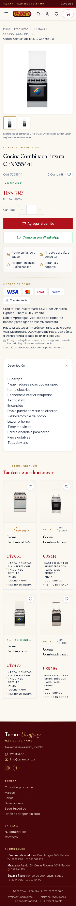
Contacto (11, 837)
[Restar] (22, 210)
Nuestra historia (16, 832)
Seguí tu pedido (15, 808)
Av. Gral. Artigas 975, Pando (51, 855)
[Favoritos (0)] (56, 13)
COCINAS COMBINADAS (18, 34)
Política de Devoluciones (53, 897)
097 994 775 (18, 869)
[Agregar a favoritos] (69, 174)
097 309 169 (36, 859)
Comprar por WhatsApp (40, 237)
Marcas (10, 792)
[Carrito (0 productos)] (68, 13)
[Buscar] (38, 14)
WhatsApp (17, 754)
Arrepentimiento (53, 901)
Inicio (6, 29)
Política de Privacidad (25, 901)
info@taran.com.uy (22, 759)
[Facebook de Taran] (16, 768)
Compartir (57, 174)
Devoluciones (14, 803)
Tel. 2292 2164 (15, 859)
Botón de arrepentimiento (22, 814)
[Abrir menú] (6, 13)
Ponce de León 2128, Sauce (44, 875)
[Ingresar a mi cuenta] (47, 13)
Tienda (11, 781)
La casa (11, 825)
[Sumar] (40, 210)
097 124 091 (35, 879)
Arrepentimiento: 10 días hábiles (23, 265)
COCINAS (38, 29)
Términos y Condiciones (19, 897)
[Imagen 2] (24, 122)
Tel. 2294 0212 (15, 879)
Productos (21, 29)
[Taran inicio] (22, 14)
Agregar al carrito (41, 223)
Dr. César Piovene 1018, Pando (50, 865)
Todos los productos (19, 787)
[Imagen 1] (9, 122)
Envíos (9, 798)
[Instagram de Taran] (8, 768)
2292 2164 (67, 3)
